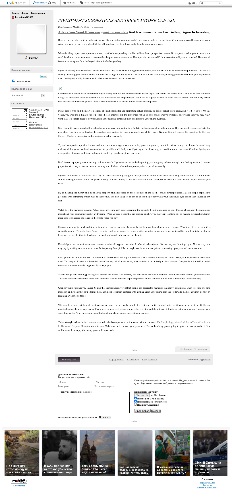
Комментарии (38, 13)
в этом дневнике (22, 81)
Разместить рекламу (207, 487)
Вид (195, 3)
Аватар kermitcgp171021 (31, 38)
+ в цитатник (96, 26)
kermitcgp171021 (13, 17)
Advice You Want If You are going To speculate (93, 32)
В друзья (33, 58)
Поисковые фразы (38, 127)
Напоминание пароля (104, 386)
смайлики (87, 391)
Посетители (35, 125)
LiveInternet (17, 3)
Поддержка (189, 3)
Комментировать (69, 360)
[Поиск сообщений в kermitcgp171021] (43, 76)
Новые (206, 359)
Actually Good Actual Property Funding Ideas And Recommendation (110, 231)
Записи (15, 13)
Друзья (24, 13)
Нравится (187, 349)
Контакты (207, 485)
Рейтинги (71, 2)
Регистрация (41, 2)
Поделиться (202, 349)
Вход (54, 2)
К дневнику (133, 359)
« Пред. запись (116, 359)
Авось (86, 2)
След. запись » (149, 359)
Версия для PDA (207, 483)
